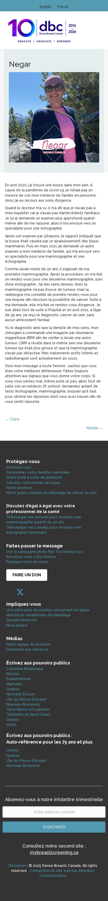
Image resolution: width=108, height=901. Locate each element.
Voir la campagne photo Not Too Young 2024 (44, 552)
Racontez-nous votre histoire (31, 557)
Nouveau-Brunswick (23, 704)
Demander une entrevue (27, 649)
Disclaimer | (18, 866)
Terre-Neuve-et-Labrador (28, 709)
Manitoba (14, 684)
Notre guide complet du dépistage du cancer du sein (51, 493)
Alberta (12, 674)
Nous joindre (16, 625)
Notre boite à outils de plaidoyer (34, 477)
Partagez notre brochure (27, 562)
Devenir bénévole (21, 620)
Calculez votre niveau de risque (33, 483)
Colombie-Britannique (24, 669)
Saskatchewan (18, 679)
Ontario (13, 720)
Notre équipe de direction (28, 644)
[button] (10, 592)
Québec (13, 689)
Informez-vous (18, 467)
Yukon (11, 725)
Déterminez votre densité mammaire (38, 472)
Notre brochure (19, 488)
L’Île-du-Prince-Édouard (26, 699)
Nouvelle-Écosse (20, 694)
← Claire (12, 419)
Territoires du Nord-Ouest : (29, 714)
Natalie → (94, 428)
